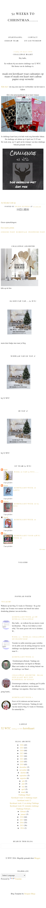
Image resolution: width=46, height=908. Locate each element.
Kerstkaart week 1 (22, 697)
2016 (22, 822)
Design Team (12, 41)
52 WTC (6, 728)
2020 (22, 761)
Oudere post (8, 232)
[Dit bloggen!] (20, 209)
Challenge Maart (24, 795)
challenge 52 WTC (17, 729)
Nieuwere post (36, 232)
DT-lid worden (32, 41)
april (23, 789)
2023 (22, 753)
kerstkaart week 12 (24, 800)
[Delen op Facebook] (25, 209)
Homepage (21, 232)
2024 (22, 750)
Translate (18, 879)
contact (33, 37)
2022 (22, 756)
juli (23, 781)
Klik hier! (4, 86)
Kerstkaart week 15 (23, 657)
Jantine (6, 501)
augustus (23, 778)
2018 (22, 817)
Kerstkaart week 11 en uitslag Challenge (24, 803)
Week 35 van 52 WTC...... (26, 472)
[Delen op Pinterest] (27, 209)
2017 (22, 820)
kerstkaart (28, 728)
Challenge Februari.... (24, 808)
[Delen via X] (23, 209)
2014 (22, 828)
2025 (22, 748)
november (23, 770)
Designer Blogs (29, 893)
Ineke (6, 469)
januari (23, 814)
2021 (22, 759)
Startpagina (15, 37)
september (23, 775)
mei (23, 786)
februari (23, 811)
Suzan (6, 485)
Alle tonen (42, 549)
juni (23, 783)
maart (23, 792)
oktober (23, 772)
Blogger (37, 858)
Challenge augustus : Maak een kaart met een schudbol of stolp (27, 677)
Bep (5, 533)
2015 (22, 825)
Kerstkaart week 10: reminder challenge (24, 806)
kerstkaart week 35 (25, 519)
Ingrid (6, 517)
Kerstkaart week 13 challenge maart (24, 797)
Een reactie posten (7, 227)
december (23, 767)
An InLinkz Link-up (8, 202)
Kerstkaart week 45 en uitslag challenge (25, 618)
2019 (22, 764)
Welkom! (6, 601)
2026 (22, 745)
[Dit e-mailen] (18, 209)
